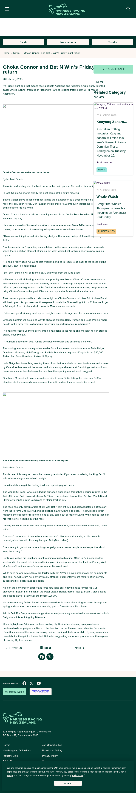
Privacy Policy (50, 755)
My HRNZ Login (14, 691)
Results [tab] (112, 42)
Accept (68, 783)
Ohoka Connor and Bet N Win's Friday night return (52, 52)
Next (78, 648)
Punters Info (106, 231)
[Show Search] (128, 9)
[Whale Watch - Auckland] (113, 183)
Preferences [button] (77, 775)
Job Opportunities (52, 744)
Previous (15, 648)
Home (6, 52)
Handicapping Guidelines (17, 750)
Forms (6, 744)
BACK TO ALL (115, 69)
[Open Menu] (7, 9)
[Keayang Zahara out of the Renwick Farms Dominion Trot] (113, 106)
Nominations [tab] (68, 42)
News (16, 52)
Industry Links (10, 755)
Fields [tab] (23, 42)
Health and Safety (52, 750)
